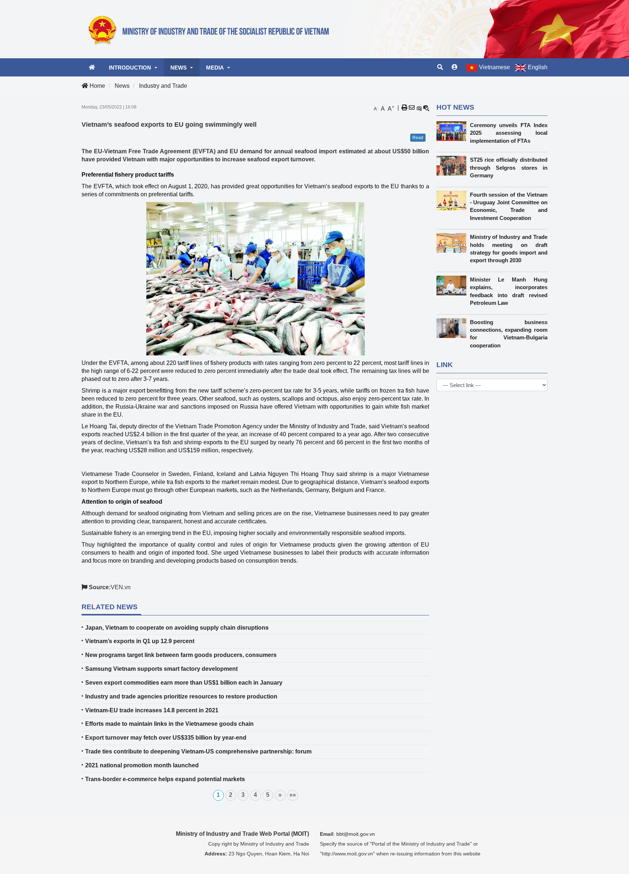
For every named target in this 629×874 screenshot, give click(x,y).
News (122, 86)
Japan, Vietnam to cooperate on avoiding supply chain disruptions (177, 628)
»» (292, 795)
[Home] (212, 29)
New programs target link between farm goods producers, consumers (181, 655)
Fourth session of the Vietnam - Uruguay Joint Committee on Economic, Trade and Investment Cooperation (509, 206)
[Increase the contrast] (419, 108)
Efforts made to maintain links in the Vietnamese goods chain (169, 724)
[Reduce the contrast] (426, 108)
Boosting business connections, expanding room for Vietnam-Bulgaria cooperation (509, 334)
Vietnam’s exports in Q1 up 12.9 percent (139, 641)
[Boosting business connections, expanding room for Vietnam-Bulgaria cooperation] (453, 328)
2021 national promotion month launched (142, 765)
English (537, 67)
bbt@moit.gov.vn (355, 834)
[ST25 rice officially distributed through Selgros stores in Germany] (453, 166)
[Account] (454, 67)
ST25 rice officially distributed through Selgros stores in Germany (509, 167)
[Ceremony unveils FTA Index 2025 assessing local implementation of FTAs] (453, 131)
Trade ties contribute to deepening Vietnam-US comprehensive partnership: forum (198, 751)
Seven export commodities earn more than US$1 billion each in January (183, 683)
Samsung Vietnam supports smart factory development (161, 669)
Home (96, 86)
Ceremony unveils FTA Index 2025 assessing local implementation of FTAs (509, 133)
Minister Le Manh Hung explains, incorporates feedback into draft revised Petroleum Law (509, 291)
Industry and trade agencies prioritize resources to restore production (181, 696)
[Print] (404, 108)
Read (417, 137)
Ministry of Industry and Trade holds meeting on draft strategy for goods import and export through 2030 (509, 248)
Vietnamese (494, 67)
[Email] (412, 108)
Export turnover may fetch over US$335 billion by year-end (165, 738)
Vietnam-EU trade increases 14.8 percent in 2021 (151, 710)
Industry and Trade (163, 86)
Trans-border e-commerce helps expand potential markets (165, 779)
